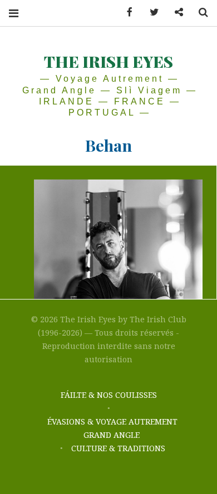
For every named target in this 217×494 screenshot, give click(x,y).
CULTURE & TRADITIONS (118, 448)
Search (199, 12)
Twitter (150, 12)
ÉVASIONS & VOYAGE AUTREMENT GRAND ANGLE (112, 428)
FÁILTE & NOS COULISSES (109, 395)
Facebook (126, 12)
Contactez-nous (175, 12)
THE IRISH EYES (108, 61)
